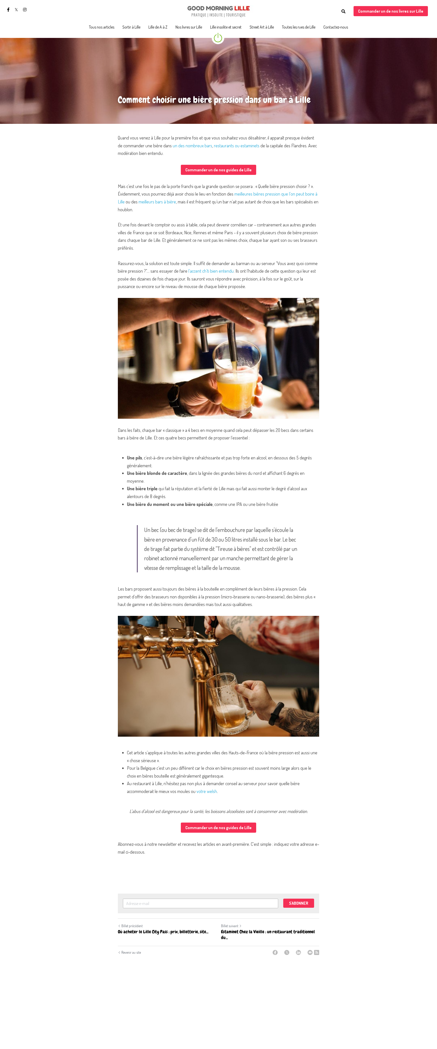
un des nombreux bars (192, 145)
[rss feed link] (316, 952)
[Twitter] (286, 952)
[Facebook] (275, 952)
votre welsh (206, 791)
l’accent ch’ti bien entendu (211, 271)
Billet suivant (229, 926)
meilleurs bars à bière (157, 201)
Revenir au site (131, 952)
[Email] (310, 952)
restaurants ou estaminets (236, 145)
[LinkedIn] (298, 952)
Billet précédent (132, 926)
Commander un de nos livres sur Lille (390, 11)
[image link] (218, 11)
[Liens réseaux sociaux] (8, 10)
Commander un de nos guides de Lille (218, 169)
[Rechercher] (343, 11)
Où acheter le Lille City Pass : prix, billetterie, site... (163, 932)
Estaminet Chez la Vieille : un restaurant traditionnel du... (268, 934)
